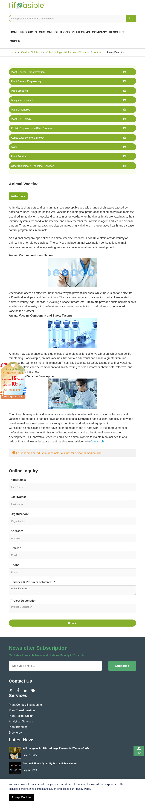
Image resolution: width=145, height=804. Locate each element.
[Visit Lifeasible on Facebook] (18, 690)
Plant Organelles (20, 109)
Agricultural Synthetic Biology (28, 137)
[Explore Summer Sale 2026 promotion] (13, 380)
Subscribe (122, 665)
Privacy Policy (82, 788)
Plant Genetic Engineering (26, 81)
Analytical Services (22, 100)
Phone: (15, 565)
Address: (17, 530)
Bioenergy (15, 732)
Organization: (20, 514)
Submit (72, 623)
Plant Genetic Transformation (28, 71)
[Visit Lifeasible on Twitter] (11, 690)
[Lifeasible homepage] (26, 5)
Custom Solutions (54, 32)
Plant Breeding (19, 90)
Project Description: (24, 600)
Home (14, 32)
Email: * (16, 548)
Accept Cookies (21, 797)
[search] (131, 18)
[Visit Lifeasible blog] (33, 690)
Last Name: (18, 496)
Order (15, 41)
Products (28, 32)
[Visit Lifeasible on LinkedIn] (26, 690)
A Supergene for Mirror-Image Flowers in (56, 748)
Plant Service (18, 156)
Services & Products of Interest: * (33, 582)
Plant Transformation (22, 710)
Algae (14, 146)
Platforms (81, 32)
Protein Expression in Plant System (31, 128)
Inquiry (20, 196)
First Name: (18, 479)
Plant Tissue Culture (21, 715)
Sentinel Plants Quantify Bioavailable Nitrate (50, 763)
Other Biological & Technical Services (67, 52)
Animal (97, 52)
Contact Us (97, 441)
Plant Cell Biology (21, 118)
